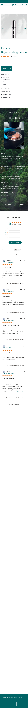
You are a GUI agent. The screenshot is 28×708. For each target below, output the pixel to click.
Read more (20, 391)
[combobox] (19, 254)
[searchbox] (8, 250)
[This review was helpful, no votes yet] (20, 283)
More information (13, 699)
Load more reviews (14, 404)
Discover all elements (13, 204)
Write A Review (15, 242)
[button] (25, 28)
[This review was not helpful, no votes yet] (23, 283)
